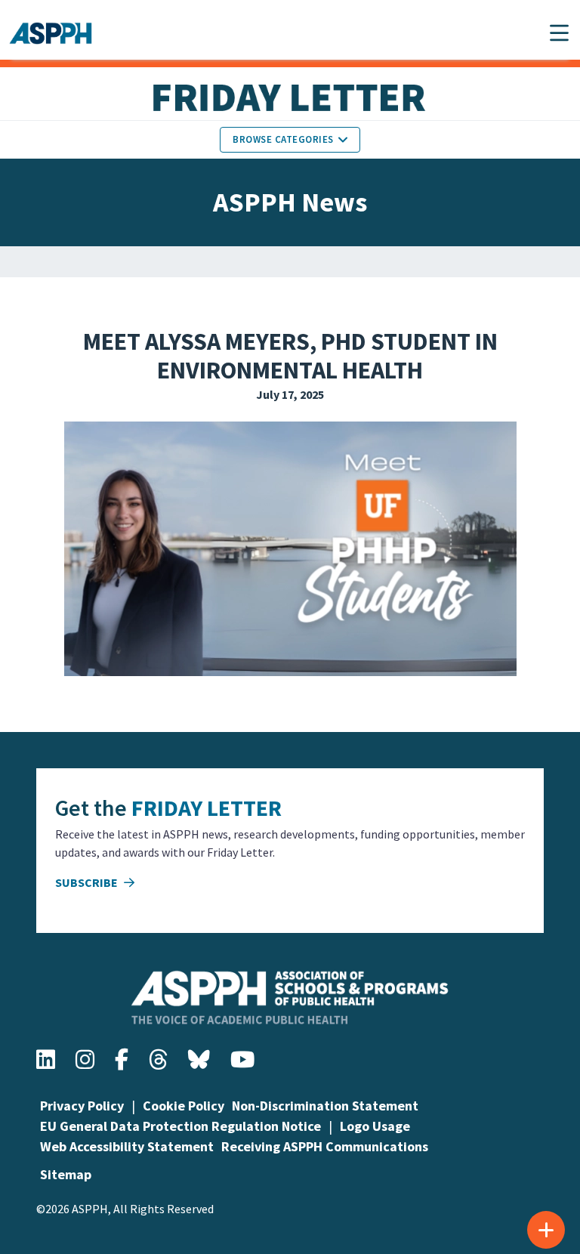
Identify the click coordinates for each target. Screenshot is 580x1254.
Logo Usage (375, 1126)
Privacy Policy (82, 1105)
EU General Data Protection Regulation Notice (180, 1126)
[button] (559, 33)
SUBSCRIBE (87, 882)
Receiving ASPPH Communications (324, 1146)
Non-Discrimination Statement (325, 1105)
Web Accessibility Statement (127, 1146)
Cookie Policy (183, 1105)
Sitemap (65, 1174)
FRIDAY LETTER (206, 807)
